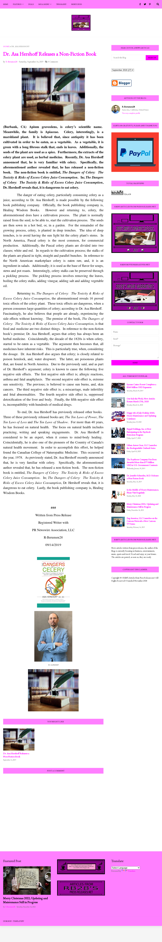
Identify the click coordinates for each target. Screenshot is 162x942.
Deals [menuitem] (31, 4)
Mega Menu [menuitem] (43, 4)
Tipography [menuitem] (61, 4)
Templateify (18, 921)
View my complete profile (131, 113)
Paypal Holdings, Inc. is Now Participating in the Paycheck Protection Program (139, 431)
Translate (131, 870)
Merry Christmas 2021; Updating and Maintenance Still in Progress (142, 505)
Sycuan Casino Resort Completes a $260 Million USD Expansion (141, 386)
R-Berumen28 (128, 106)
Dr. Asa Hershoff (20, 46)
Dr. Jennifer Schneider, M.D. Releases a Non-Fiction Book (143, 477)
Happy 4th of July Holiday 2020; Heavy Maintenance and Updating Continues (141, 415)
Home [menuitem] (5, 4)
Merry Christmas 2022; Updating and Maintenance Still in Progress (25, 900)
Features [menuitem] (17, 4)
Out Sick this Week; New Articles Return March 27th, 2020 (141, 400)
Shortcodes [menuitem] (76, 4)
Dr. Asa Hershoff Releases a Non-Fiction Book (16, 755)
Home (6, 46)
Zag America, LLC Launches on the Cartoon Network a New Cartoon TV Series (142, 521)
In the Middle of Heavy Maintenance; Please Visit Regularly (143, 491)
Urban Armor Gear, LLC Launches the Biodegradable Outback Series (142, 446)
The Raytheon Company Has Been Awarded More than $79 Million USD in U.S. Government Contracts (142, 462)
